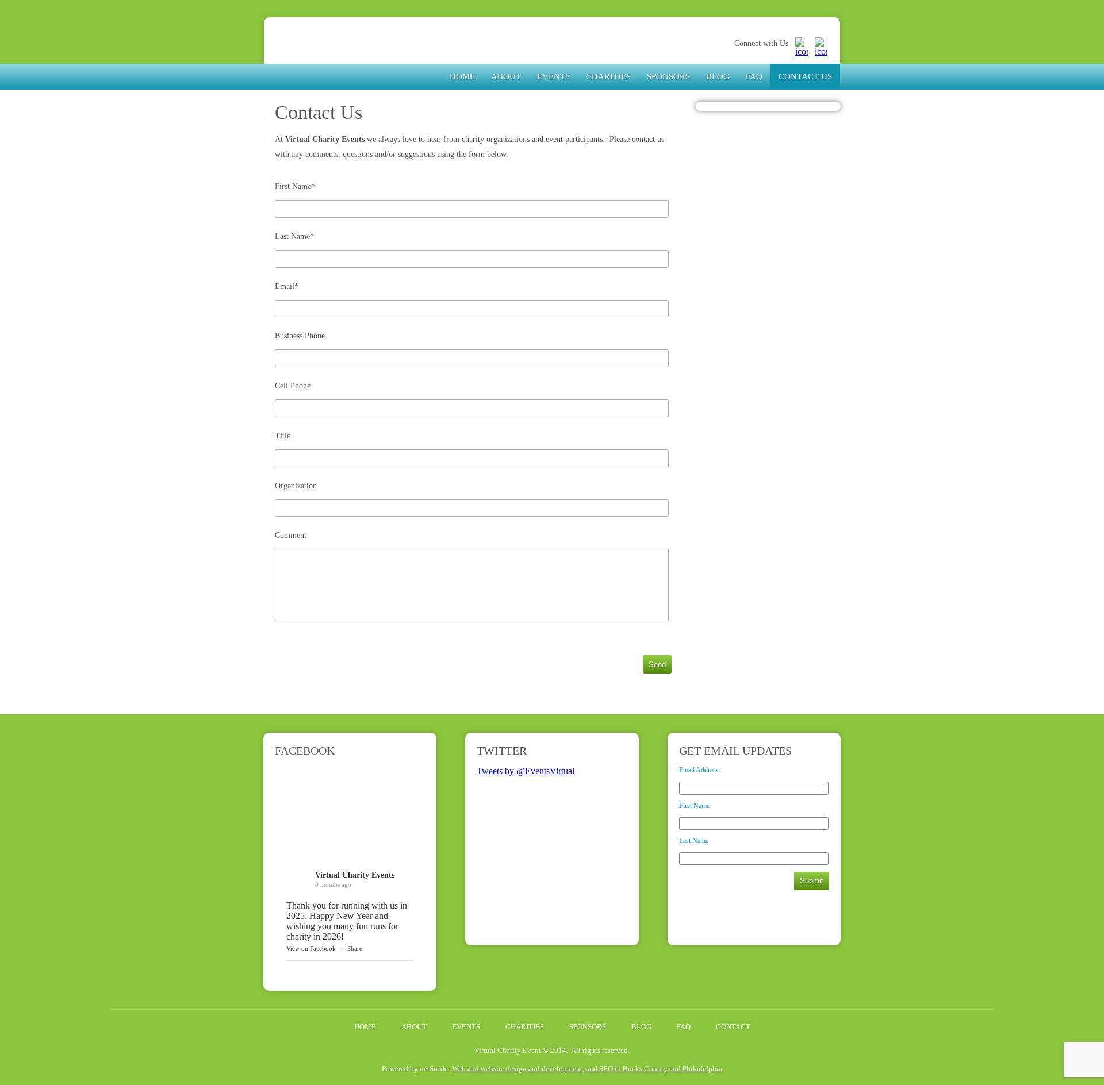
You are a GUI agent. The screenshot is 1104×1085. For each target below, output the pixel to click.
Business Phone (300, 336)
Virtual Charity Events (350, 53)
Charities (608, 76)
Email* (286, 286)
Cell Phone (292, 386)
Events (553, 76)
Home (462, 76)
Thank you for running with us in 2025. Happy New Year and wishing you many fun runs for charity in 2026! (346, 921)
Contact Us (805, 76)
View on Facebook (311, 948)
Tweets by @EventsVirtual (525, 771)
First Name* (295, 186)
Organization (296, 486)
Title (282, 436)
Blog (718, 76)
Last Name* (294, 236)
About (506, 76)
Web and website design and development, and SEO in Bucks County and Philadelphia (587, 1068)
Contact (733, 1026)
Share (354, 948)
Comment (290, 535)
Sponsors (668, 76)
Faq (754, 76)
